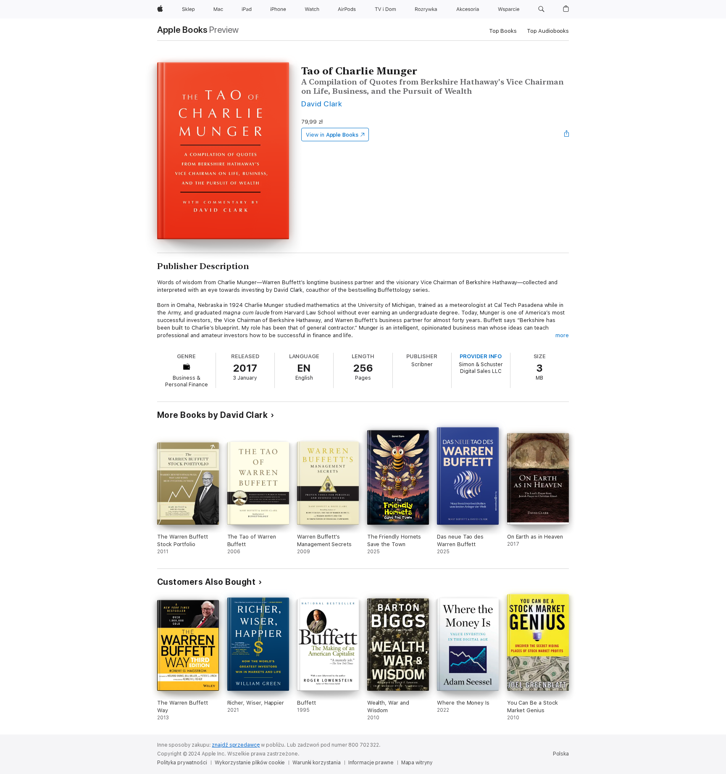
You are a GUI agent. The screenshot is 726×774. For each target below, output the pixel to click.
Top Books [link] (503, 31)
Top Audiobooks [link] (548, 31)
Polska (561, 754)
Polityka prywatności (182, 763)
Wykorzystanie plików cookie (250, 763)
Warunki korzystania (316, 763)
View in (332, 135)
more (562, 335)
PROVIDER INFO (481, 356)
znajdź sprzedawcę (236, 745)
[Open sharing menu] (566, 134)
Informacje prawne (371, 763)
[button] (541, 9)
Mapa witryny (417, 763)
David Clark (321, 103)
